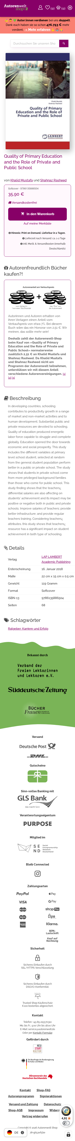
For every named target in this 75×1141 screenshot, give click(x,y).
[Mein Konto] (41, 8)
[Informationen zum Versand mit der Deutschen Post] (38, 747)
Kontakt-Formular (42, 1032)
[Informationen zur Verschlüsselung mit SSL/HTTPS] (38, 959)
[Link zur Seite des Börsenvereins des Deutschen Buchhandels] (38, 1078)
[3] (13, 377)
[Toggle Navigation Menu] (70, 8)
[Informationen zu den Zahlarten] (22, 895)
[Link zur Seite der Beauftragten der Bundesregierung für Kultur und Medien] (38, 1071)
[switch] (66, 1123)
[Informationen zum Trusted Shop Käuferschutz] (38, 997)
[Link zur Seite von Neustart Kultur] (38, 1053)
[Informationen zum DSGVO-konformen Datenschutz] (38, 978)
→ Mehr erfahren (37, 30)
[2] (9, 377)
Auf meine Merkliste (37, 223)
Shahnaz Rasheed (53, 180)
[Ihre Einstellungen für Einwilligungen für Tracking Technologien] (68, 1134)
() (52, 8)
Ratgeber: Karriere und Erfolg (28, 628)
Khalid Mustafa (21, 180)
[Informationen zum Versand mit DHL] (37, 758)
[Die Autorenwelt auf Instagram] (38, 875)
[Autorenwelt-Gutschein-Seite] (38, 781)
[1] (64, 373)
